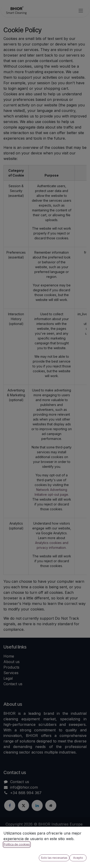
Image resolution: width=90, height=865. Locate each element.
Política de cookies (17, 844)
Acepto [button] (78, 857)
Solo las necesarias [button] (54, 857)
